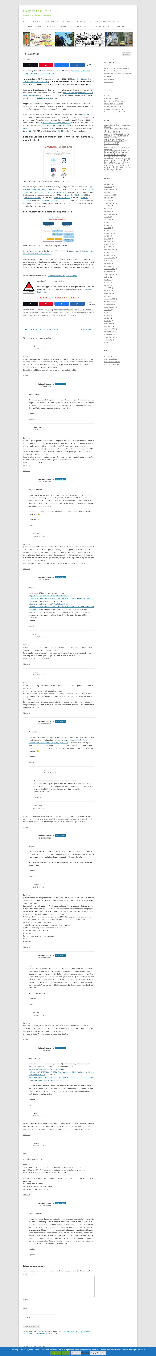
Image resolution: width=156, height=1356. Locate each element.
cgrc (126, 140)
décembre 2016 (109, 250)
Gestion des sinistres (79, 27)
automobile (123, 136)
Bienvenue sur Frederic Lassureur (115, 71)
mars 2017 (107, 241)
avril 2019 (107, 220)
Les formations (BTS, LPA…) (113, 109)
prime (123, 164)
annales (107, 126)
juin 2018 (107, 225)
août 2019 (107, 217)
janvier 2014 (108, 326)
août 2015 (107, 277)
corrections (122, 147)
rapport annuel (108, 165)
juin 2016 (107, 261)
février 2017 (108, 244)
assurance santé (110, 134)
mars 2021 (107, 206)
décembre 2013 (109, 329)
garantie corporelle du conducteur (117, 158)
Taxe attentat (108, 82)
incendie (107, 162)
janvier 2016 (108, 266)
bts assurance (114, 140)
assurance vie (123, 134)
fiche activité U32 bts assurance (116, 152)
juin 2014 (107, 315)
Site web (26, 1317)
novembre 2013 (109, 332)
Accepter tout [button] (56, 1353)
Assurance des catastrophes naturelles (62, 276)
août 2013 (107, 340)
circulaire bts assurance (113, 142)
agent (119, 125)
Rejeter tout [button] (75, 1353)
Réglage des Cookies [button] (98, 1353)
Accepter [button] (66, 1353)
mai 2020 (107, 209)
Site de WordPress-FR (111, 364)
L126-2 (52, 128)
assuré (115, 136)
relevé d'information (121, 165)
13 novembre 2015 (55, 312)
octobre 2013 (108, 334)
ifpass (127, 160)
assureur (108, 136)
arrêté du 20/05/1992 (75, 195)
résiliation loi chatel (113, 169)
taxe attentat (50, 315)
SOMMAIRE (73, 297)
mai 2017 (107, 236)
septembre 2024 (109, 189)
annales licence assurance (117, 128)
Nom (25, 1299)
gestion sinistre (115, 160)
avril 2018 (107, 228)
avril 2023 (107, 200)
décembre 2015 (109, 269)
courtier (106, 149)
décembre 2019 (109, 214)
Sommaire (37, 22)
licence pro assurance (112, 163)
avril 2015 (107, 288)
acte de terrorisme (78, 312)
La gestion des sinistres (58, 310)
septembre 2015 (109, 274)
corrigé (128, 147)
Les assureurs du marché (56, 27)
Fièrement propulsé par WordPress (34, 1346)
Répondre (26, 375)
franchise (107, 156)
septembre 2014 (109, 307)
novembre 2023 (109, 195)
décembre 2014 (109, 299)
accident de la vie (111, 125)
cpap (111, 149)
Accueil (26, 22)
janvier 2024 (108, 192)
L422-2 (61, 131)
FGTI (90, 84)
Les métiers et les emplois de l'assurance (118, 112)
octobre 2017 (108, 233)
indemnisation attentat (37, 315)
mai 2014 (107, 318)
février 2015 (108, 293)
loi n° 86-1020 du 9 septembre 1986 (56, 123)
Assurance (112, 131)
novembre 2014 (109, 302)
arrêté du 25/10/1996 (32, 198)
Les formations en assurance (74, 22)
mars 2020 (107, 211)
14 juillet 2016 (66, 312)
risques (127, 167)
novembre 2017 (109, 230)
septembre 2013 (109, 337)
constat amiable (111, 147)
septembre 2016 (109, 258)
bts (116, 137)
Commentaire (29, 1274)
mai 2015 (107, 285)
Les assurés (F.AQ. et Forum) (113, 104)
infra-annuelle (116, 162)
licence (125, 162)
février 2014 (108, 323)
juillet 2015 (107, 280)
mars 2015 (107, 291)
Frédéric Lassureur (37, 11)
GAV (106, 160)
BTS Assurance (88, 329)
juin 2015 (107, 282)
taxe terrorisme (61, 315)
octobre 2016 (108, 255)
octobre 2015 (108, 271)
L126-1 (25, 128)
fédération (115, 156)
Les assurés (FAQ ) (52, 22)
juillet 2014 (107, 312)
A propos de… (120, 27)
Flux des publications (111, 359)
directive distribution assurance (116, 150)
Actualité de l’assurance (101, 27)
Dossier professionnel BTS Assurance (116, 68)
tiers (121, 171)
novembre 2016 (109, 252)
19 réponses (27, 59)
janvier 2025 (108, 187)
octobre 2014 (108, 304)
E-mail (26, 1308)
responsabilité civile (113, 167)
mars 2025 (107, 184)
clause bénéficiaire (111, 144)
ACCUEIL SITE (60, 297)
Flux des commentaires (112, 362)
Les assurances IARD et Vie (32, 27)
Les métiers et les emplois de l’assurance (105, 22)
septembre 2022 (109, 203)
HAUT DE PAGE (46, 297)
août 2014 (107, 310)
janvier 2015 (108, 296)
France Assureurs (115, 154)
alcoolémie (126, 125)
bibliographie (109, 137)
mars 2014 (107, 321)
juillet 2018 (107, 222)
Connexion (108, 356)
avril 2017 (107, 239)
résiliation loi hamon (112, 171)
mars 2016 (107, 263)
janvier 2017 (108, 247)
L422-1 (30, 131)
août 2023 (107, 198)
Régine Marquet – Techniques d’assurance (40, 329)
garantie (122, 156)
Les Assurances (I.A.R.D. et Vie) (76, 310)
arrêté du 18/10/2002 (50, 200)
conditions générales (112, 145)
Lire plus (85, 1353)
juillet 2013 (107, 343)
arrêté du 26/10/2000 (62, 198)
